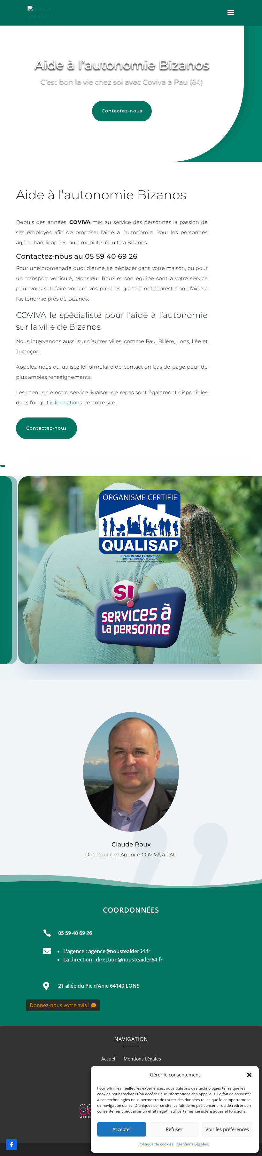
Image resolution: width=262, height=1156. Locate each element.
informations (66, 403)
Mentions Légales (192, 1144)
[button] (249, 1075)
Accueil (109, 1059)
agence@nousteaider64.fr (119, 951)
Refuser (174, 1129)
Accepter (121, 1129)
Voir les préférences (227, 1129)
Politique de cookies (155, 1144)
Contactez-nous (122, 111)
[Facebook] (11, 1144)
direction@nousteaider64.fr (129, 959)
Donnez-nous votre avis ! (59, 1005)
